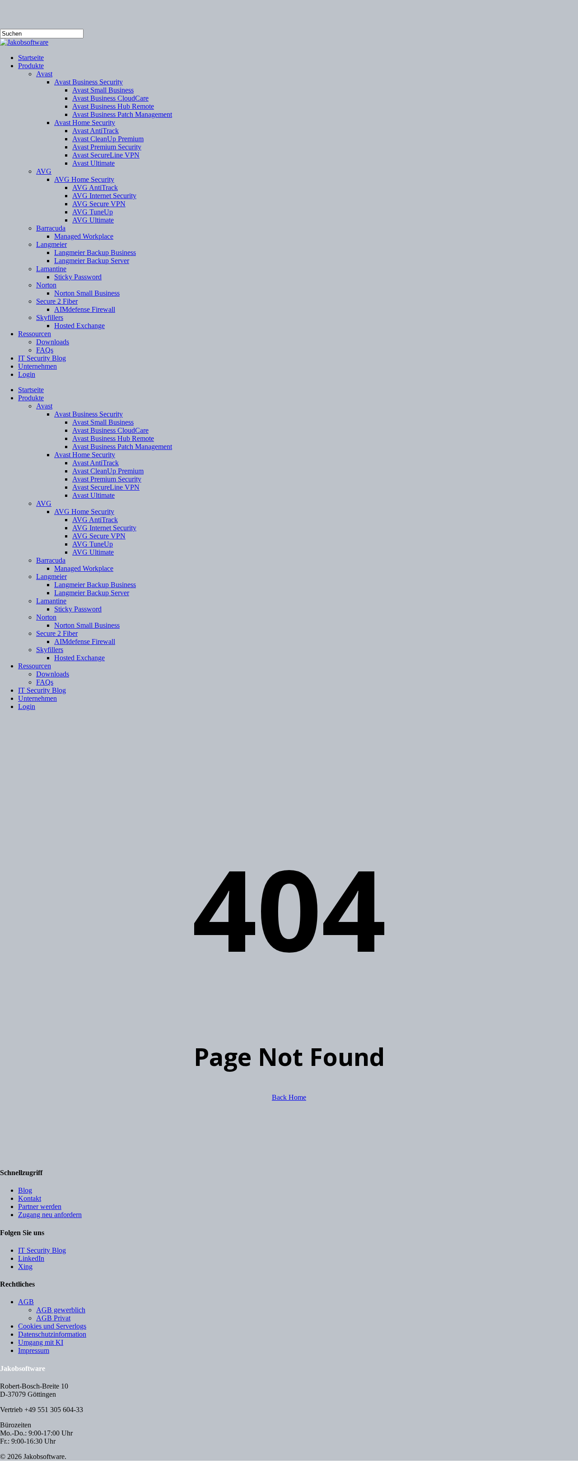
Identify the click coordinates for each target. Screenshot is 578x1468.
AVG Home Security (84, 511)
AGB (26, 1302)
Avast (44, 406)
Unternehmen (37, 698)
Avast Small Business (103, 422)
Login (26, 706)
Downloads (52, 674)
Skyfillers (49, 649)
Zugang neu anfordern (50, 1214)
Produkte (31, 398)
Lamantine (51, 601)
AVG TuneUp (92, 544)
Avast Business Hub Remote (113, 438)
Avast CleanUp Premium (108, 471)
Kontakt (29, 1198)
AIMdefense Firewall (84, 641)
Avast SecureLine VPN (106, 487)
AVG (43, 503)
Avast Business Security (88, 414)
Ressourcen (34, 666)
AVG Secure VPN (99, 536)
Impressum (33, 1350)
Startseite (31, 390)
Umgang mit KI (40, 1342)
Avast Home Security (84, 454)
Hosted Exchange (79, 658)
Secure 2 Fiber (57, 633)
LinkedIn (31, 1258)
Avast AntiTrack (95, 463)
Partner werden (39, 1206)
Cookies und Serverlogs (52, 1326)
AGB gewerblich (60, 1310)
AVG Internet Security (104, 528)
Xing (25, 1266)
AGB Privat (53, 1318)
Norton (46, 617)
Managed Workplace (83, 568)
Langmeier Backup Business (95, 584)
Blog (25, 1190)
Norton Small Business (87, 625)
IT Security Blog (42, 690)
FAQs (44, 682)
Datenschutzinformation (52, 1334)
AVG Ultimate (93, 552)
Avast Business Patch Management (122, 446)
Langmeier (51, 576)
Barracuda (50, 560)
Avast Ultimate (93, 495)
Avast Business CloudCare (110, 430)
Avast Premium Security (106, 479)
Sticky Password (78, 609)
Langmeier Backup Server (91, 593)
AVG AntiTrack (95, 519)
